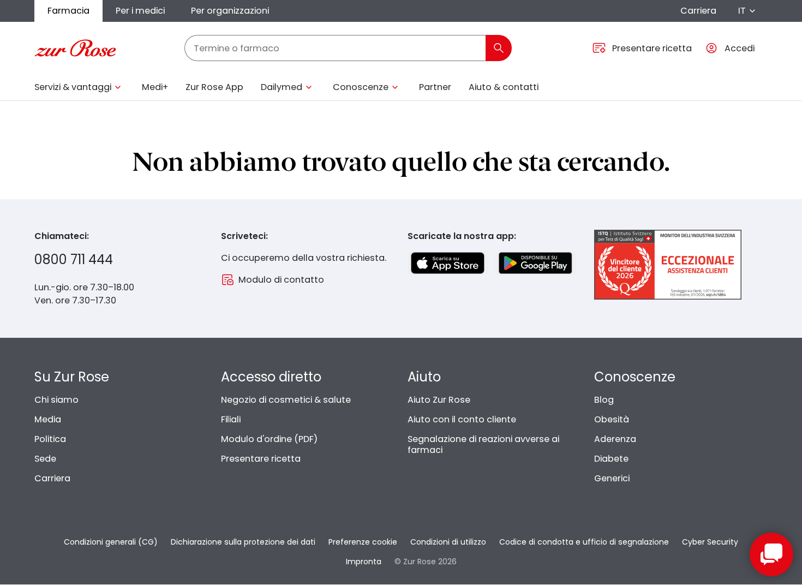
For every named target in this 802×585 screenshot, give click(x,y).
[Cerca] (499, 48)
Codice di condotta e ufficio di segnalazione (584, 541)
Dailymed (281, 87)
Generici (612, 478)
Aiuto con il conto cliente (462, 419)
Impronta (363, 561)
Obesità (611, 419)
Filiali (231, 419)
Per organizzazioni (230, 10)
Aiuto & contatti (503, 87)
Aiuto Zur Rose (439, 399)
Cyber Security (710, 541)
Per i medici (140, 10)
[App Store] (448, 263)
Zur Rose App (214, 87)
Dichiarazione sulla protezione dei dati (243, 541)
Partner (435, 87)
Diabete (611, 458)
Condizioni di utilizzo (448, 541)
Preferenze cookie (362, 541)
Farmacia (68, 10)
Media (47, 419)
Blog (604, 399)
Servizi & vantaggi (72, 87)
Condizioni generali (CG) (111, 541)
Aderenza (615, 439)
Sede (45, 458)
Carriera (698, 10)
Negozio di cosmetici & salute (286, 399)
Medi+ (155, 87)
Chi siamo (56, 399)
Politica (50, 439)
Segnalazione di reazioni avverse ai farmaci (483, 444)
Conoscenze (360, 87)
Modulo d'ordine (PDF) (269, 439)
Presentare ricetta (261, 458)
